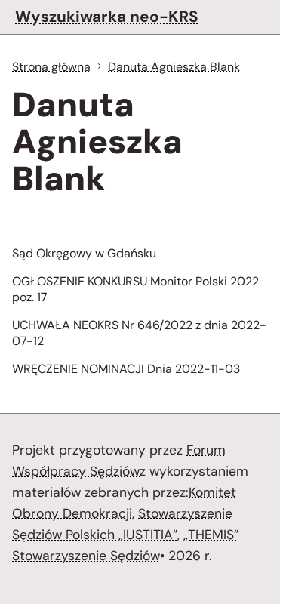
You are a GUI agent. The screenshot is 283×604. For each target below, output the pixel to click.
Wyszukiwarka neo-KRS (106, 16)
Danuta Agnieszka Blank (174, 67)
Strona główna (51, 67)
